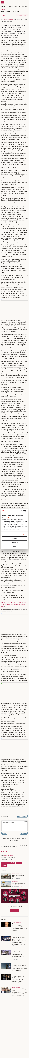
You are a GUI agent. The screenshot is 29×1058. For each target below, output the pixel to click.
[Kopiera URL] (8, 851)
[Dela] (1, 15)
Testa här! (14, 910)
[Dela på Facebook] (1, 851)
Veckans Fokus (12, 6)
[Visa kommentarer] (4, 15)
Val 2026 (21, 6)
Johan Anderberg (8, 19)
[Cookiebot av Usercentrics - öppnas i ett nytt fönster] (21, 511)
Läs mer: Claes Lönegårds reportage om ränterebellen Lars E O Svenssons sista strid (13, 604)
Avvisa (14, 546)
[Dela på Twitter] (4, 851)
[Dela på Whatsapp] (11, 851)
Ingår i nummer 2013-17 (8, 862)
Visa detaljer (22, 534)
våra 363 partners (9, 517)
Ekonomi (3, 9)
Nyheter (3, 6)
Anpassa (14, 542)
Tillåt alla (14, 538)
